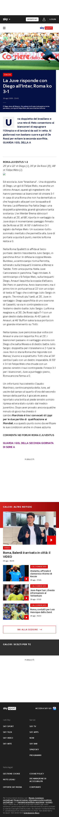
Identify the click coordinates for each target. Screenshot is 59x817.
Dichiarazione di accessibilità (37, 779)
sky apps (34, 732)
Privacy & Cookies (21, 800)
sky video (8, 738)
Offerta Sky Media (12, 787)
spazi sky (34, 749)
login (52, 19)
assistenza (39, 802)
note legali (9, 779)
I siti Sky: (7, 720)
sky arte (7, 744)
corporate (35, 787)
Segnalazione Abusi (31, 813)
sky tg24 (7, 732)
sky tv (32, 726)
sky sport (8, 726)
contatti (49, 802)
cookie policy (36, 774)
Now (31, 738)
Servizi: (32, 720)
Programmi (35, 755)
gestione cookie (11, 774)
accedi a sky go (43, 708)
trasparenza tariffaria (26, 802)
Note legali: (8, 767)
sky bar (33, 744)
